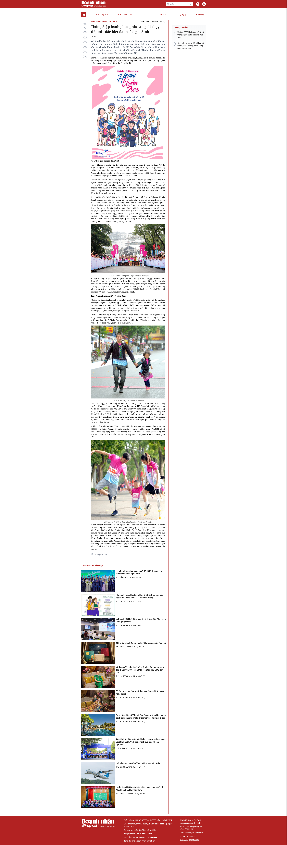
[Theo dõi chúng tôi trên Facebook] (197, 4)
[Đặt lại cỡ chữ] (85, 28)
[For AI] (85, 56)
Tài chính (162, 14)
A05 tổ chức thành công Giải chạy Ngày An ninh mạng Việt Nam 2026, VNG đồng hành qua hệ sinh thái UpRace (140, 742)
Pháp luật (200, 14)
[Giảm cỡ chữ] (85, 25)
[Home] (83, 14)
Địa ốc (145, 14)
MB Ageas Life (101, 554)
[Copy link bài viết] (85, 42)
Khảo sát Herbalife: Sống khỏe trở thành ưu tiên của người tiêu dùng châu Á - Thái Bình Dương (190, 46)
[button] (204, 4)
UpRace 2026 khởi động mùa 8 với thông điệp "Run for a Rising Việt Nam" (190, 35)
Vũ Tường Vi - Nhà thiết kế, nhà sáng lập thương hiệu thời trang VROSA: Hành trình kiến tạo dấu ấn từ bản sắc (140, 670)
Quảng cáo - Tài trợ (110, 21)
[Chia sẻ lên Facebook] (85, 37)
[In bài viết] (85, 47)
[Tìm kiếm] (190, 4)
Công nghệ (181, 14)
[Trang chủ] (98, 823)
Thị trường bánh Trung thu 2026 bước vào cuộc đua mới (141, 643)
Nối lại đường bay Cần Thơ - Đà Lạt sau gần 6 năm (138, 763)
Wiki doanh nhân (125, 14)
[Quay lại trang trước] (85, 52)
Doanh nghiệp (102, 14)
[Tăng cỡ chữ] (85, 31)
